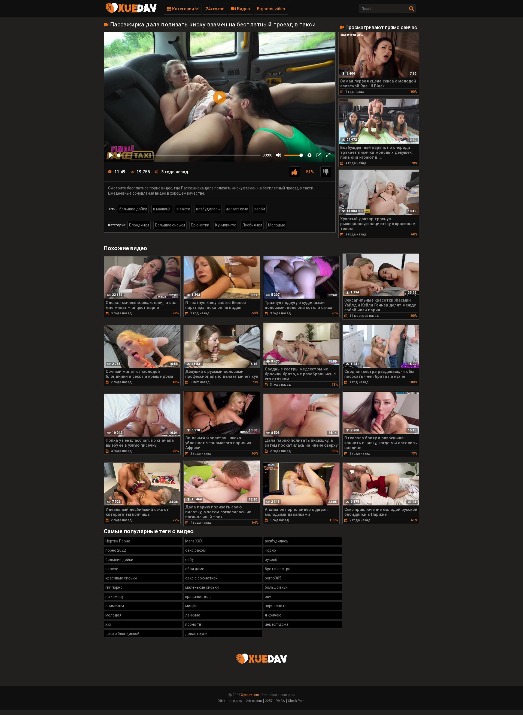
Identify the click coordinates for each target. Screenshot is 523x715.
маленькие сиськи (202, 587)
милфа (191, 606)
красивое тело (198, 596)
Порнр (270, 550)
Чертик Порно (117, 541)
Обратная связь (229, 701)
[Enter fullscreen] (328, 155)
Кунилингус (225, 225)
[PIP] (318, 155)
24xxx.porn (254, 701)
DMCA (280, 701)
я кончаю (273, 615)
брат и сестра (277, 569)
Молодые (276, 225)
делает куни (237, 209)
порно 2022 (115, 550)
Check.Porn (296, 701)
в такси (183, 209)
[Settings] (309, 155)
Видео (243, 8)
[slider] (188, 155)
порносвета (276, 606)
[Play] (111, 155)
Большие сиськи (170, 225)
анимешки (114, 606)
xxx (108, 624)
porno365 (273, 578)
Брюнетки (200, 225)
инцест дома (276, 624)
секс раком (195, 550)
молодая (113, 615)
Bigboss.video (271, 8)
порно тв (193, 624)
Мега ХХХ (194, 541)
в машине (162, 209)
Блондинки (139, 225)
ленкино (192, 615)
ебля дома (194, 569)
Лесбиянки (252, 225)
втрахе (111, 569)
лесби (259, 209)
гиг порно (114, 587)
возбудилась (208, 209)
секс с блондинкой (122, 633)
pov (268, 596)
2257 (269, 701)
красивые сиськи (121, 578)
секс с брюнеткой (201, 578)
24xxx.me (215, 8)
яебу (189, 559)
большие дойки (133, 209)
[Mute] (278, 155)
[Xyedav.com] (131, 12)
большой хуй (276, 587)
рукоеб (271, 559)
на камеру (114, 596)
